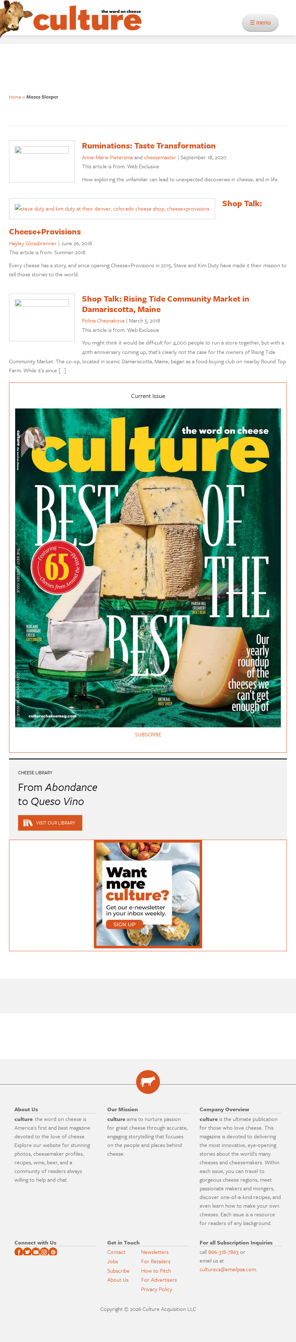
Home (15, 96)
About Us (118, 1279)
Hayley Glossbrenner (33, 243)
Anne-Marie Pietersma (107, 157)
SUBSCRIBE (148, 734)
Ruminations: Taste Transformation (149, 145)
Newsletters (155, 1252)
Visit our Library (55, 822)
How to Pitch (156, 1270)
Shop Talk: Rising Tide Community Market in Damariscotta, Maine (165, 304)
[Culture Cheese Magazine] (148, 1082)
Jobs (112, 1261)
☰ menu (262, 23)
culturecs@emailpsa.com (228, 1269)
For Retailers (155, 1261)
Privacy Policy (156, 1289)
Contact (116, 1252)
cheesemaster (160, 157)
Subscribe (118, 1270)
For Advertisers (159, 1279)
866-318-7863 (223, 1252)
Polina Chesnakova (103, 320)
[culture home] (87, 24)
